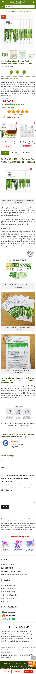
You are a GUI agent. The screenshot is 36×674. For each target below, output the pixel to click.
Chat (8, 671)
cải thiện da (8, 521)
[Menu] (2, 2)
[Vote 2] (13, 111)
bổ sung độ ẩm (23, 519)
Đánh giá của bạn (6, 481)
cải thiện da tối (16, 521)
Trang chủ (7, 11)
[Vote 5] (27, 111)
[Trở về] (2, 7)
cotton (24, 523)
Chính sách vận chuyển (9, 595)
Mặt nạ (29, 11)
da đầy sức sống (9, 527)
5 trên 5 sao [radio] (20, 487)
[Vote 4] (22, 111)
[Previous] (4, 31)
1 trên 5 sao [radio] (4, 484)
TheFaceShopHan (15, 571)
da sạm (25, 529)
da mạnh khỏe (28, 527)
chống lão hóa (8, 523)
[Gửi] (32, 6)
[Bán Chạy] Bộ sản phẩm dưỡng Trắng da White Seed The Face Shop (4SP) (27, 143)
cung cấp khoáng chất (13, 525)
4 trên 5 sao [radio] (5, 487)
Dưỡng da (22, 11)
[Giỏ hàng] (33, 2)
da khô (21, 527)
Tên (2, 459)
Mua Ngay (28, 671)
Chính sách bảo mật (7, 598)
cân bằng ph (25, 521)
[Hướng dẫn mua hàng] (18, 545)
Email (3, 467)
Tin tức (15, 663)
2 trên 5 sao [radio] (14, 484)
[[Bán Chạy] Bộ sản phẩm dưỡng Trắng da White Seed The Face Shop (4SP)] (27, 130)
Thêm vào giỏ (17, 671)
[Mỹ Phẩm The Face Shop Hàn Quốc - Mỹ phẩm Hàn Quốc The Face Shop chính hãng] (18, 2)
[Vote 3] (18, 111)
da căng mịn (24, 525)
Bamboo (9, 519)
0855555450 (11, 565)
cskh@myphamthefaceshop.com (16, 574)
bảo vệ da (15, 519)
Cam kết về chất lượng (8, 588)
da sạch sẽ (19, 529)
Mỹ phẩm (15, 11)
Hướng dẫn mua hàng (8, 585)
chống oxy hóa (17, 523)
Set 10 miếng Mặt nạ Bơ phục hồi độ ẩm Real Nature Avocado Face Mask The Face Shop (9, 144)
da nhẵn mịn (11, 529)
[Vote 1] (9, 111)
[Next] (31, 31)
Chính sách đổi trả (7, 601)
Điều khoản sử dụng (8, 591)
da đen (17, 527)
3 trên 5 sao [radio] (25, 484)
